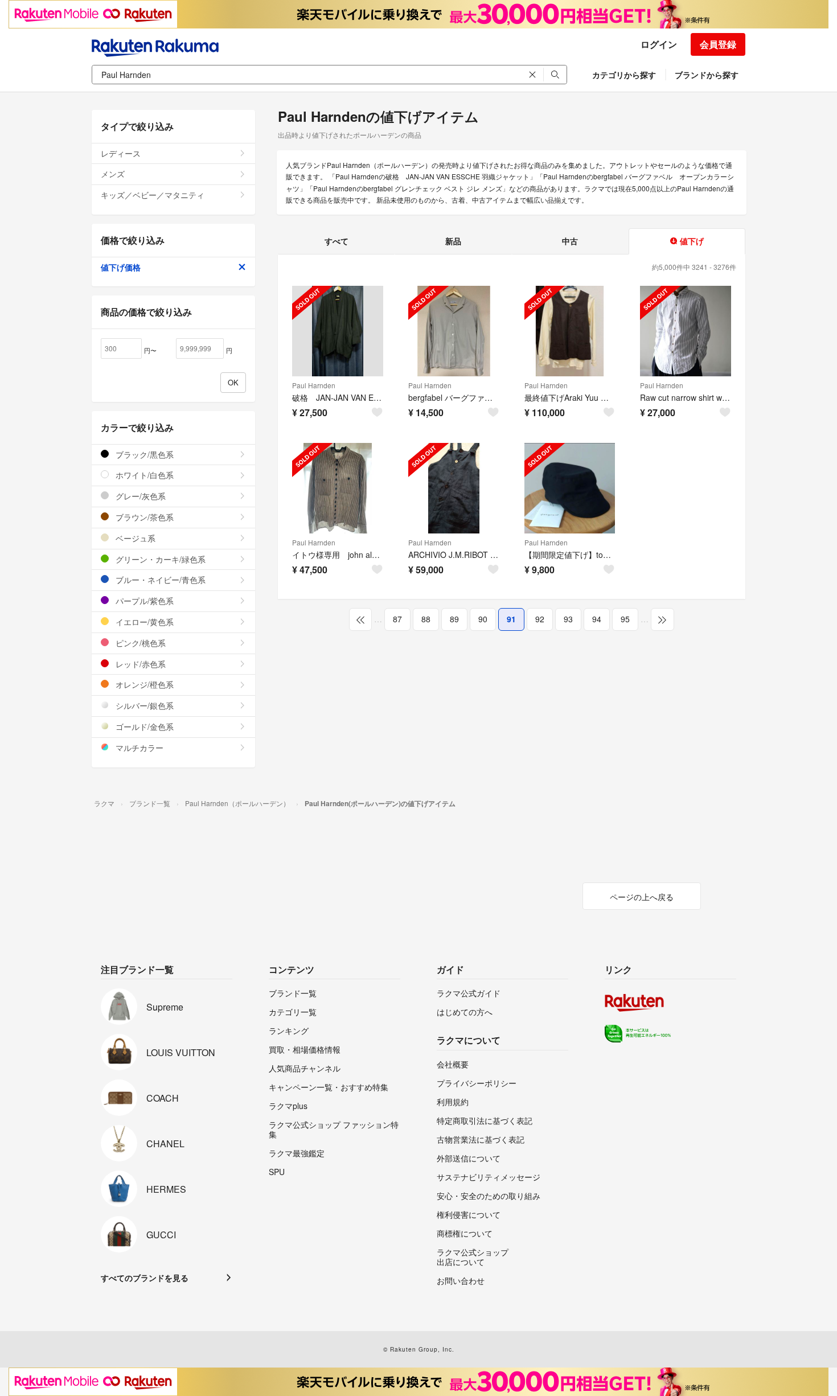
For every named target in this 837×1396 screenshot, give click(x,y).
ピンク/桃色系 (139, 642)
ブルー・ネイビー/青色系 (159, 579)
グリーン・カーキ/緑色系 (159, 559)
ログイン (659, 44)
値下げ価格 (121, 267)
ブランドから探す (706, 74)
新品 (453, 241)
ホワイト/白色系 (143, 475)
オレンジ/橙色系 (143, 684)
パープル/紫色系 (143, 600)
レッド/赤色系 (139, 664)
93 (568, 619)
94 (596, 619)
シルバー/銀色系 (143, 705)
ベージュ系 (134, 538)
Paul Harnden (313, 385)
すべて (336, 241)
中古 (570, 241)
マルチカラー (138, 747)
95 (625, 619)
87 (397, 619)
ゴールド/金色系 (143, 726)
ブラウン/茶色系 (143, 517)
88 (425, 619)
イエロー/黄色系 (143, 621)
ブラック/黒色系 (143, 454)
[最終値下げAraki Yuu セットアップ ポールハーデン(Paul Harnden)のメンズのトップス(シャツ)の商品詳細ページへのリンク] (570, 331)
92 (539, 619)
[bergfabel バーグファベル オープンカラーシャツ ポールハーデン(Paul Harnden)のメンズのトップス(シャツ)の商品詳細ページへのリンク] (453, 331)
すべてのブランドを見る (144, 1277)
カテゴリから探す (624, 74)
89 (454, 619)
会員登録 (718, 44)
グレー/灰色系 (139, 496)
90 (482, 619)
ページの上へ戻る (642, 896)
